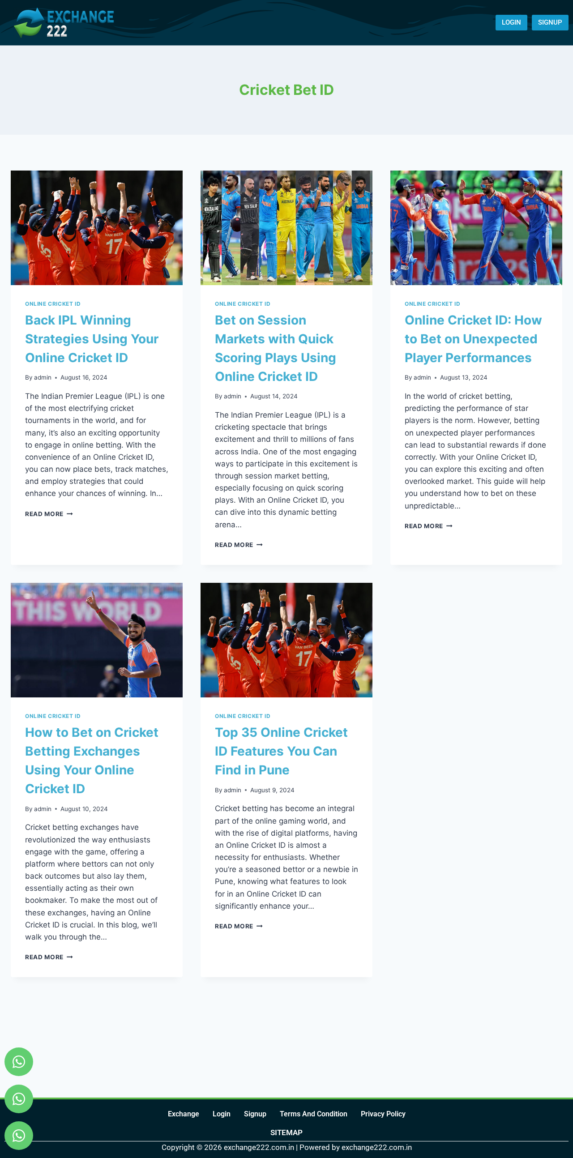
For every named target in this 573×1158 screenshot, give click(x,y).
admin (42, 377)
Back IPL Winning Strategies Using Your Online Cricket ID (91, 338)
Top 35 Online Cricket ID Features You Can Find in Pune (281, 751)
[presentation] (97, 228)
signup (255, 1114)
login (222, 1114)
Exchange (183, 1114)
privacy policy (383, 1114)
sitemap (286, 1132)
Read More (49, 513)
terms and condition (313, 1114)
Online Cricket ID (53, 303)
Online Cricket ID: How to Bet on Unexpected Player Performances (473, 338)
